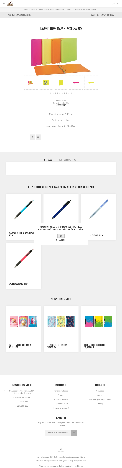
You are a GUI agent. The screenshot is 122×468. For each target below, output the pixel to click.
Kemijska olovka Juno (93, 235)
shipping (79, 466)
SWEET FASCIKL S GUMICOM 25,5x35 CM (20, 346)
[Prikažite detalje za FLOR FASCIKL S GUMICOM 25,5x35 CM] (61, 321)
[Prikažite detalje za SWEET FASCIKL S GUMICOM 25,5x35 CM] (23, 321)
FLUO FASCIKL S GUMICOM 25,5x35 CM (94, 346)
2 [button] (53, 93)
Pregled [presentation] (48, 160)
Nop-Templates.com (78, 460)
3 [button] (55, 93)
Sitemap (100, 404)
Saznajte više (61, 240)
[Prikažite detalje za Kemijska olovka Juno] (98, 209)
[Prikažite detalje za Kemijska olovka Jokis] (23, 258)
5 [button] (59, 93)
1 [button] (50, 93)
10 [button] (71, 93)
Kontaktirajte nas (61, 391)
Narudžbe (100, 391)
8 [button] (66, 93)
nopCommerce (52, 460)
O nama (61, 395)
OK (61, 236)
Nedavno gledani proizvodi (100, 399)
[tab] (48, 159)
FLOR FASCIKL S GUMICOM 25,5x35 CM (57, 346)
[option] (30, 83)
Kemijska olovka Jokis (18, 284)
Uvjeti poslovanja (61, 404)
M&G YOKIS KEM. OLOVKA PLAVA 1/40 (21, 234)
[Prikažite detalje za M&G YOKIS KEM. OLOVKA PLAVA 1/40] (23, 209)
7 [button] (64, 93)
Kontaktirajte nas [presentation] (68, 160)
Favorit (63, 100)
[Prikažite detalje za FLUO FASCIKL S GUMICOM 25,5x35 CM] (98, 321)
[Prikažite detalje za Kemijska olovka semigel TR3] (61, 209)
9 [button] (68, 93)
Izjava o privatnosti (61, 408)
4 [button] (57, 93)
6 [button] (62, 93)
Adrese (100, 395)
